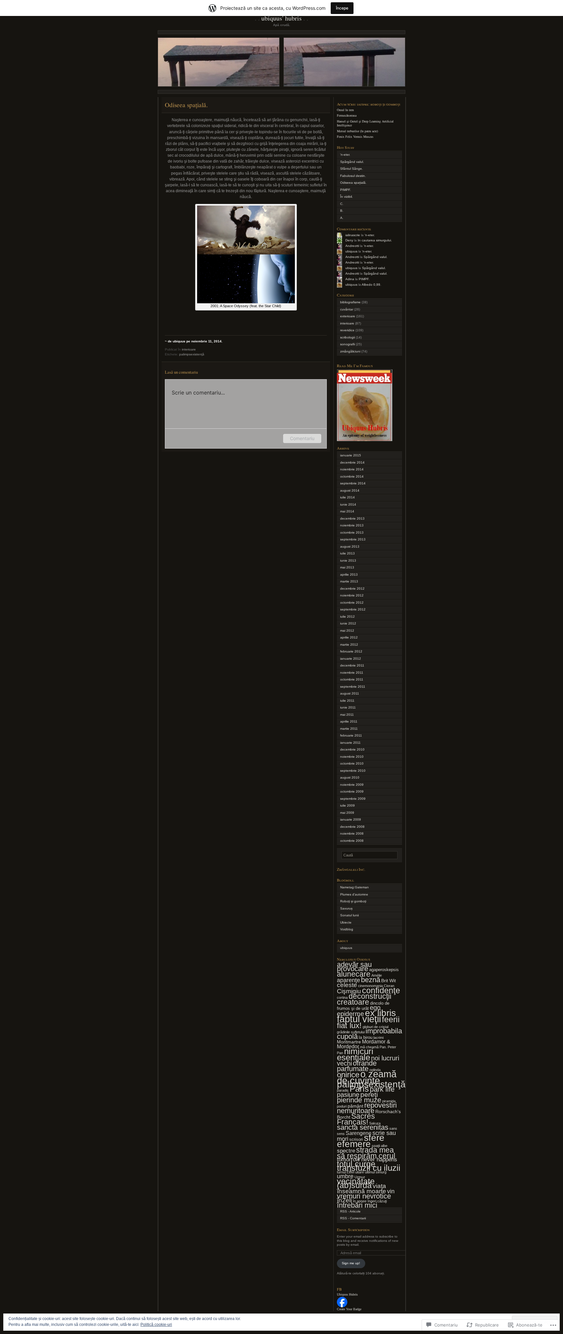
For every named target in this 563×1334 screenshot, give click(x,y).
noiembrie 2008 (352, 833)
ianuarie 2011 (350, 742)
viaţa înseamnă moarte (361, 1189)
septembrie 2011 (352, 686)
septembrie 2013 (353, 539)
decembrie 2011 (352, 665)
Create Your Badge (349, 1309)
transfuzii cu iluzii (368, 1167)
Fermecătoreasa (346, 115)
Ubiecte (346, 922)
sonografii (347, 344)
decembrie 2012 (352, 588)
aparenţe (348, 980)
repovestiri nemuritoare (367, 1108)
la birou (365, 1037)
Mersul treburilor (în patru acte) (357, 131)
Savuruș (346, 908)
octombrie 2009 (352, 791)
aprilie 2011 (348, 721)
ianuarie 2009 (350, 819)
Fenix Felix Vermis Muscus (355, 136)
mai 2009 (347, 812)
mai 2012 (347, 630)
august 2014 (349, 490)
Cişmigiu (349, 991)
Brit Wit (388, 980)
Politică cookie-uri (156, 1324)
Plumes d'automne (354, 894)
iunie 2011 (348, 707)
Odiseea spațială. (353, 182)
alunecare (353, 974)
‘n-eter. (345, 154)
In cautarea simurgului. (375, 240)
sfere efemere (360, 1141)
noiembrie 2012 (352, 595)
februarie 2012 (351, 651)
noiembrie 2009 (352, 784)
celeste (347, 985)
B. (341, 210)
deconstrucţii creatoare (364, 999)
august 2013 (349, 546)
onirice (348, 1074)
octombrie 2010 (352, 763)
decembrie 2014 (352, 462)
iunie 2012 (348, 623)
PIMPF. (345, 190)
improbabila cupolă (369, 1033)
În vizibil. (346, 196)
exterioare (347, 316)
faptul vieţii (359, 1018)
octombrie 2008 (352, 840)
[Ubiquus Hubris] (342, 1306)
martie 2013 (349, 581)
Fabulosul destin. (353, 176)
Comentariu (302, 438)
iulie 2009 (347, 805)
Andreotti (352, 246)
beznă (370, 980)
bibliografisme (350, 302)
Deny (349, 240)
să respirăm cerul (366, 1156)
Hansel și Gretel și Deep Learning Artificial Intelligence (365, 123)
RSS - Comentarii (353, 1218)
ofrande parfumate (357, 1066)
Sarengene (358, 1133)
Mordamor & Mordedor (363, 1044)
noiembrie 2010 (352, 756)
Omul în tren (345, 110)
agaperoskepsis (384, 970)
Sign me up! (351, 1263)
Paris (359, 1088)
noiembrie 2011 (351, 672)
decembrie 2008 (352, 826)
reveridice (347, 330)
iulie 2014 (347, 497)
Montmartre (349, 1041)
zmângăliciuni (350, 351)
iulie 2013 (347, 553)
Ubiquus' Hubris (281, 18)
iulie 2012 (347, 616)
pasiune (348, 1094)
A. (341, 218)
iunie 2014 (348, 504)
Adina (349, 279)
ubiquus (351, 251)
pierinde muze (359, 1100)
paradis (343, 1090)
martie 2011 (349, 728)
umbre (345, 1176)
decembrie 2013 (352, 518)
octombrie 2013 (352, 532)
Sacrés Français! (356, 1119)
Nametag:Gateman (354, 887)
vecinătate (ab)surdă (356, 1183)
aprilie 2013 (349, 574)
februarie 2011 (351, 735)
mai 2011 (347, 714)
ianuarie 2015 (350, 455)
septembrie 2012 (353, 609)
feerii (391, 1019)
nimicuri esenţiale (355, 1054)
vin (391, 1191)
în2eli (344, 1200)
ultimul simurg (375, 1172)
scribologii (347, 337)
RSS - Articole (350, 1211)
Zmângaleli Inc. (351, 869)
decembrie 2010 (352, 749)
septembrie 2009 (353, 798)
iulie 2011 (347, 700)
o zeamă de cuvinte (367, 1077)
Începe (342, 8)
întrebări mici (357, 1205)
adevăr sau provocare (354, 966)
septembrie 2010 (353, 770)
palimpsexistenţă (191, 354)
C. (341, 204)
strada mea (375, 1150)
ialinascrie (352, 235)
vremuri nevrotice (364, 1196)
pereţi (369, 1094)
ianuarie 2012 (350, 658)
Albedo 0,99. (371, 284)
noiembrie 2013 (352, 525)
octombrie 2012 (352, 602)
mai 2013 (347, 567)
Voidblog (346, 929)
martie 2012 (349, 644)
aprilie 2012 (349, 637)
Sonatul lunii (349, 915)
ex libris (380, 1013)
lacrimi (378, 1038)
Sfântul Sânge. (351, 168)
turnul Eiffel (345, 1172)
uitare (359, 1172)
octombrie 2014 (352, 476)
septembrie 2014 (353, 483)
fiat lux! (349, 1025)
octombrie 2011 (351, 679)
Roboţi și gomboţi (353, 901)
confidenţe (381, 990)
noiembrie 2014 (352, 469)
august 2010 (349, 777)
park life (382, 1089)
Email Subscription (353, 1229)
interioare (189, 349)
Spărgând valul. (352, 162)
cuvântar (346, 309)
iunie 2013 (348, 560)
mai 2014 (347, 511)
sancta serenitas (362, 1127)
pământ (355, 1106)
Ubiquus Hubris (347, 1294)
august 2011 (349, 693)
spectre (346, 1151)
